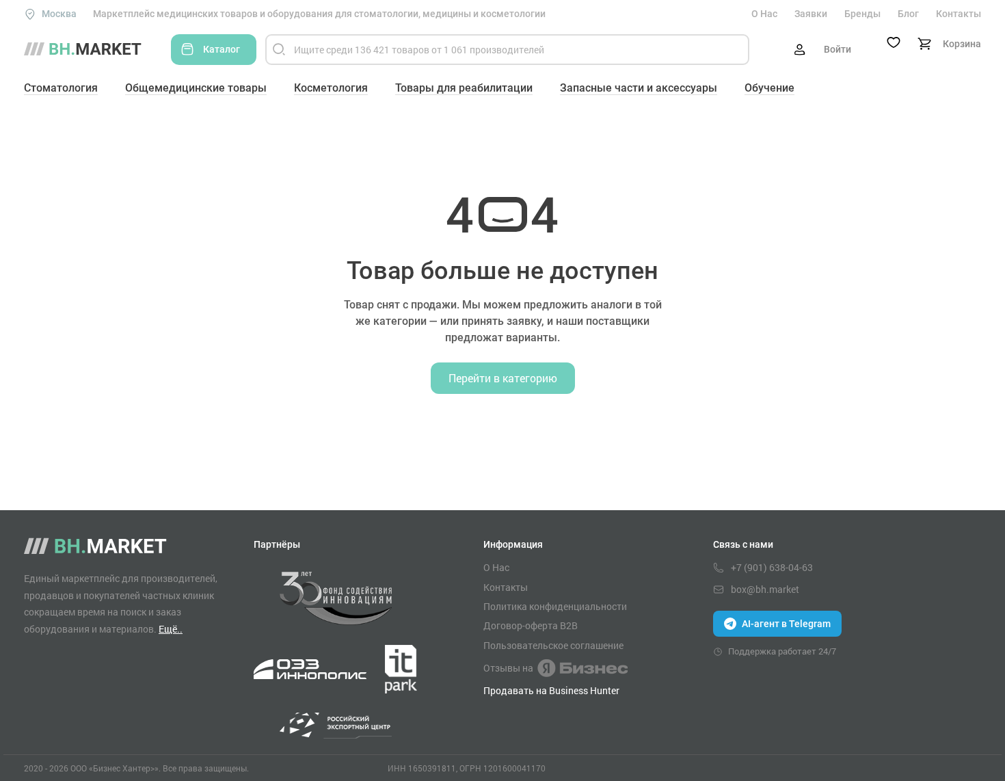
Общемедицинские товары (196, 87)
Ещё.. (171, 628)
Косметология (331, 87)
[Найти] (279, 49)
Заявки (810, 13)
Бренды (862, 13)
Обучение (769, 87)
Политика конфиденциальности (555, 606)
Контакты (958, 13)
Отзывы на (508, 667)
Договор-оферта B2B (530, 625)
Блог (908, 13)
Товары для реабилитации (464, 87)
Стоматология (61, 87)
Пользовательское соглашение (553, 645)
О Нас (764, 13)
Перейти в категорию (502, 378)
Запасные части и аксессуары (638, 87)
